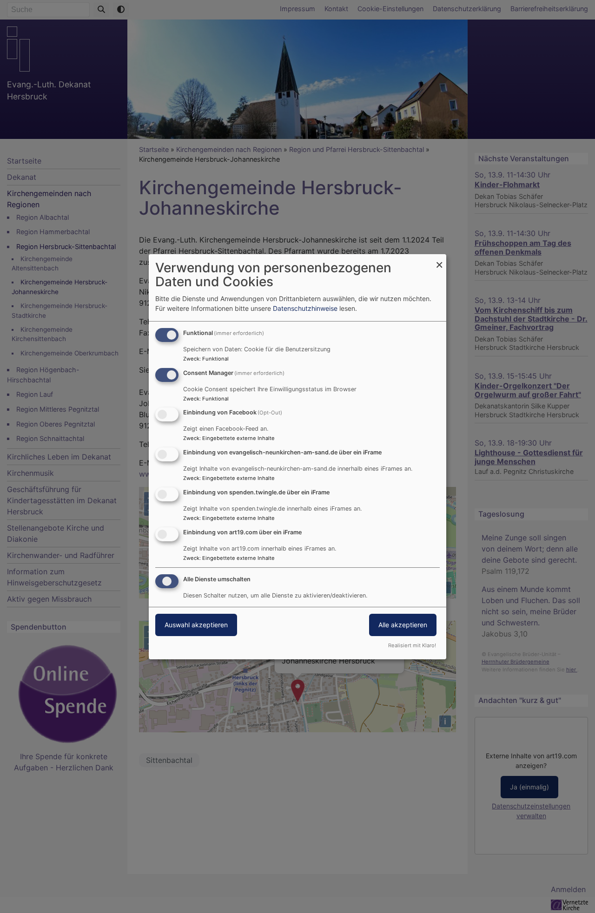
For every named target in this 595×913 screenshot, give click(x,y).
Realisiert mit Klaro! (412, 645)
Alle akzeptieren (402, 625)
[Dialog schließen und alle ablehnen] (439, 260)
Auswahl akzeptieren (196, 625)
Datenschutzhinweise (305, 308)
